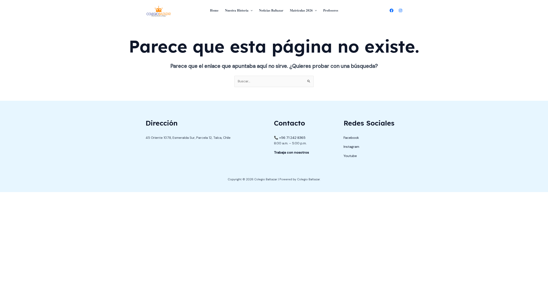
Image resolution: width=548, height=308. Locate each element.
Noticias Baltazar (271, 10)
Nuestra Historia (237, 10)
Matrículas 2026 (301, 10)
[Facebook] (391, 10)
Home (214, 10)
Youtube (350, 156)
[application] (251, 10)
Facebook (351, 137)
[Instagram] (400, 10)
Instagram (351, 146)
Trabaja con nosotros (291, 152)
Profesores (330, 10)
